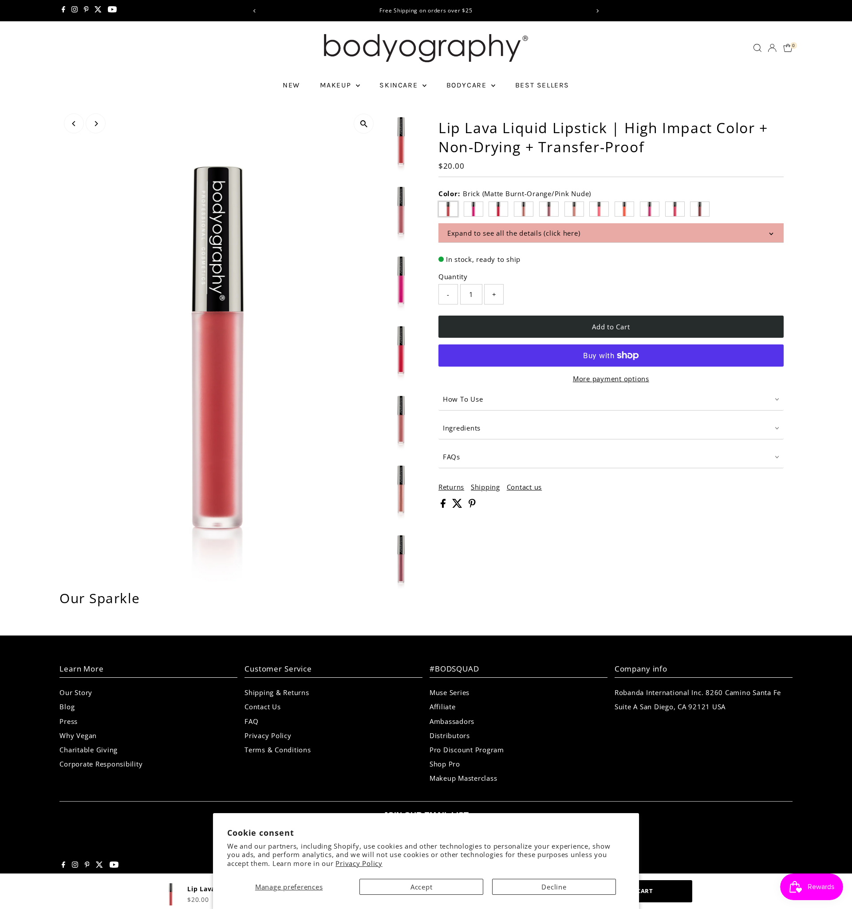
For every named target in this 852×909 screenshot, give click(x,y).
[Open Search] (757, 48)
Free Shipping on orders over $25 (425, 10)
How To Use (463, 399)
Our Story (75, 692)
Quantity (453, 276)
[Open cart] (788, 48)
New (291, 85)
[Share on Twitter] (458, 505)
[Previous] (254, 11)
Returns (451, 487)
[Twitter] (98, 10)
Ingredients (462, 427)
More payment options (611, 378)
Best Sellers (542, 85)
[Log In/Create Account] (772, 48)
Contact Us (263, 706)
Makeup (337, 85)
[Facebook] (63, 10)
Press (68, 721)
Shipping (485, 487)
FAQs (451, 456)
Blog (67, 706)
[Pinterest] (86, 10)
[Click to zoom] (364, 124)
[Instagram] (74, 10)
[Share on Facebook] (444, 505)
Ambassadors (452, 721)
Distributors (450, 735)
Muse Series (449, 692)
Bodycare (467, 85)
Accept (421, 886)
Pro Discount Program (467, 749)
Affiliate (443, 706)
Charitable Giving (88, 749)
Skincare (399, 85)
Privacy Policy (359, 863)
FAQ (251, 721)
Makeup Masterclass (463, 778)
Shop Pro (445, 763)
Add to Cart (611, 326)
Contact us (524, 487)
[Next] (597, 11)
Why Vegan (78, 735)
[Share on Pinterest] (472, 505)
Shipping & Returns (277, 692)
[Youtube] (112, 10)
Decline (553, 886)
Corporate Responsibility (100, 763)
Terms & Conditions (278, 749)
